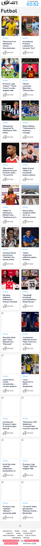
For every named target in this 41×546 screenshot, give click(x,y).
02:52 (33, 4)
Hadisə (20, 535)
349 (25, 389)
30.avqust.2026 (8, 53)
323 (25, 178)
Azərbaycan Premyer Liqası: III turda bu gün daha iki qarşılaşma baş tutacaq (10, 427)
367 (25, 432)
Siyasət (33, 531)
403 (5, 474)
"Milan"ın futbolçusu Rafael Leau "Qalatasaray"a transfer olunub (10, 215)
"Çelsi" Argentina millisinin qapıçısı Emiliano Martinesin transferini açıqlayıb (30, 259)
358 (25, 94)
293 (5, 389)
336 (25, 347)
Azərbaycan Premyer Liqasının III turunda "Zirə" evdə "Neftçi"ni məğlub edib (29, 47)
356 (5, 94)
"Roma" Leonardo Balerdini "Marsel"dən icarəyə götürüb (29, 88)
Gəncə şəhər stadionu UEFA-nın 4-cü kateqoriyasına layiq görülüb (29, 215)
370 (5, 516)
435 (25, 220)
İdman (17, 531)
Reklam (26, 538)
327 (5, 263)
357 (5, 51)
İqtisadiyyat (28, 533)
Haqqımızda (16, 538)
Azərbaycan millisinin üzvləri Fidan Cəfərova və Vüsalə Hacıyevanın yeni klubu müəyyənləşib (30, 344)
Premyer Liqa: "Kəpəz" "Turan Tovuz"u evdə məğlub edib (9, 87)
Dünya (18, 533)
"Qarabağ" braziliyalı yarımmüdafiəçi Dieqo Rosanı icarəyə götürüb (29, 299)
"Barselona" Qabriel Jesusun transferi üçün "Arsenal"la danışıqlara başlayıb (10, 174)
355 (5, 178)
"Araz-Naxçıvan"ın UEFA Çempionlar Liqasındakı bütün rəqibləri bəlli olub (29, 386)
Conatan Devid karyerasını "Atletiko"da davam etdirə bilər (9, 257)
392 (25, 136)
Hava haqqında (9, 535)
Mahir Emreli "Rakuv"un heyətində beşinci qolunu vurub (29, 172)
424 (5, 305)
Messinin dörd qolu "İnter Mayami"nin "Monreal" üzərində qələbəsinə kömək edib (9, 344)
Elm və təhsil (30, 535)
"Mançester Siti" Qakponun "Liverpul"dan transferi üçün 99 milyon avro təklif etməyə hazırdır (30, 428)
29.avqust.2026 (8, 475)
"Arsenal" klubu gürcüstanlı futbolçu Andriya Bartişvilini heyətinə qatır (30, 511)
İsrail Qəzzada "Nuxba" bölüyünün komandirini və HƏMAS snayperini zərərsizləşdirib (9, 471)
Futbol (24, 531)
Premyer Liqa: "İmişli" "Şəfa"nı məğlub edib (30, 466)
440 (25, 474)
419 (5, 136)
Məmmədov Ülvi (31, 541)
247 (25, 51)
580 (5, 432)
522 (25, 263)
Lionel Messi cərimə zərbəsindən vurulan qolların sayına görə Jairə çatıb (10, 385)
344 (5, 347)
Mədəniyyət (7, 531)
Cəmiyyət (9, 533)
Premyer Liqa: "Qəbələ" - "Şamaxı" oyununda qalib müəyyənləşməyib (10, 511)
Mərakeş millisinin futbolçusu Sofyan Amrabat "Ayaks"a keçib (10, 299)
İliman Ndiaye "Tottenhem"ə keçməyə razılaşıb (29, 129)
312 (25, 516)
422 (25, 305)
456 (5, 220)
